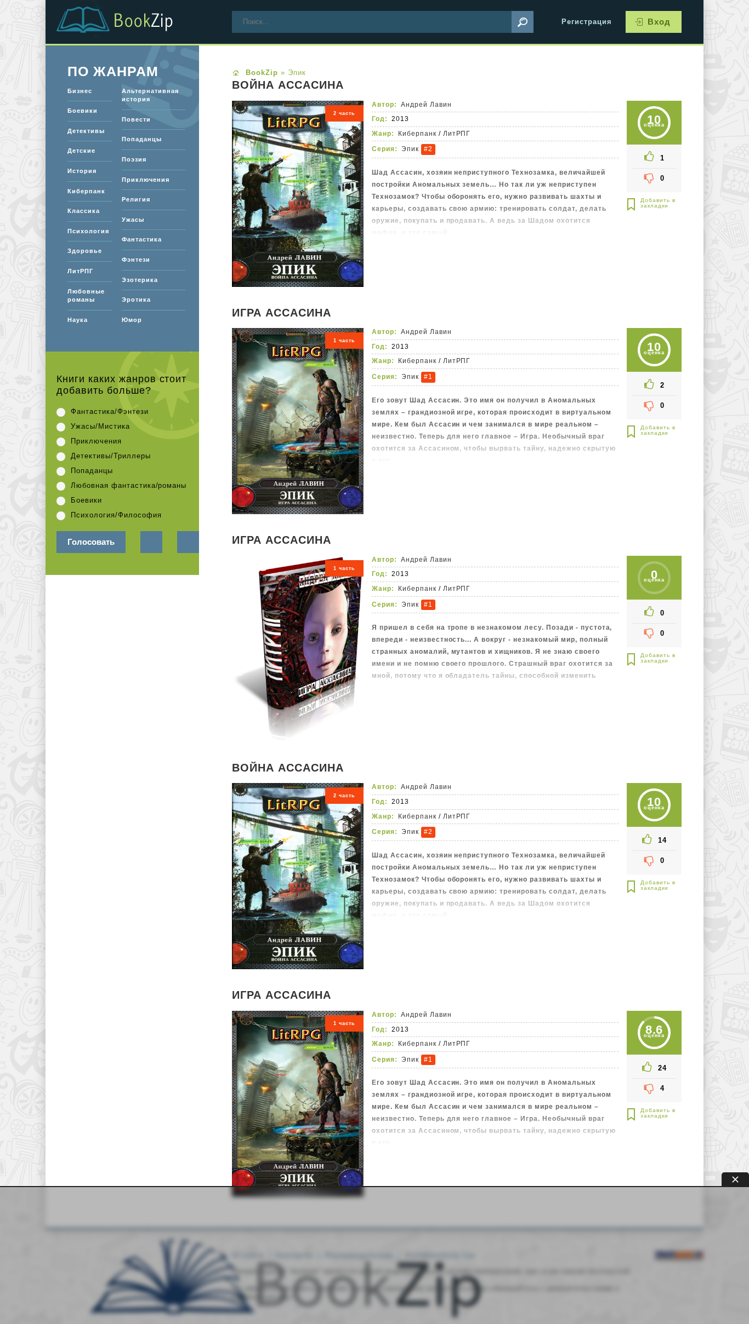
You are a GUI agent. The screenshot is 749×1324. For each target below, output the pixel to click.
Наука (77, 319)
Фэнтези (136, 259)
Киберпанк (417, 133)
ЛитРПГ (457, 133)
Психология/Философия (116, 515)
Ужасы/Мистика (100, 426)
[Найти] (523, 22)
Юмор (132, 319)
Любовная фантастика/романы (128, 485)
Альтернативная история (150, 95)
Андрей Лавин (426, 104)
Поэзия (134, 159)
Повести (136, 119)
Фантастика (142, 239)
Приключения (145, 179)
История (82, 171)
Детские (81, 150)
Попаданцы (142, 139)
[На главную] (128, 22)
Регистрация (586, 22)
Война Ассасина (288, 85)
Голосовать (91, 541)
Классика (83, 211)
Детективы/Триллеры (111, 456)
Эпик (410, 149)
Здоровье (84, 250)
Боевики (82, 110)
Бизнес (79, 91)
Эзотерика (140, 280)
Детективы (86, 131)
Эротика (136, 299)
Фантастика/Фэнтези (110, 411)
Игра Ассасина (281, 313)
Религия (136, 199)
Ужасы (133, 219)
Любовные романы (86, 295)
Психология (88, 231)
